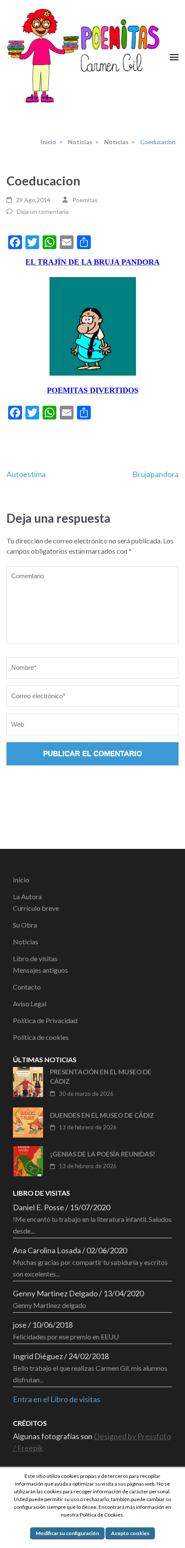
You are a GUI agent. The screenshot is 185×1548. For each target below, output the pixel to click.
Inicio (21, 880)
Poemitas (85, 200)
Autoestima (26, 474)
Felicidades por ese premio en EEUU (66, 1336)
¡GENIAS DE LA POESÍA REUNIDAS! (102, 1154)
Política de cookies (41, 1037)
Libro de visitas (35, 958)
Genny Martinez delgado (49, 1305)
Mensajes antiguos (40, 970)
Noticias (25, 941)
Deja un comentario (43, 211)
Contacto (27, 987)
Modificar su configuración (67, 1533)
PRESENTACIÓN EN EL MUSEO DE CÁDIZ (100, 1076)
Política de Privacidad (45, 1020)
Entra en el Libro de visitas (56, 1399)
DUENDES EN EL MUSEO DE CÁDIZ (102, 1115)
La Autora (27, 896)
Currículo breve (36, 908)
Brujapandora (156, 474)
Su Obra (25, 925)
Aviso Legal (29, 1003)
